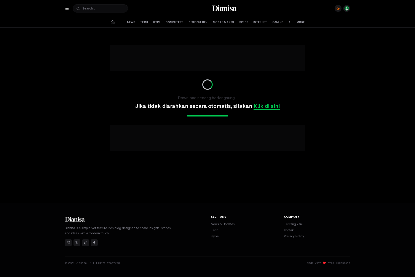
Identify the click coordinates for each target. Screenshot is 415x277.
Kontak (289, 230)
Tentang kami (293, 224)
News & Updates (223, 224)
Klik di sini (267, 106)
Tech (214, 230)
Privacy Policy (294, 236)
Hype (215, 236)
